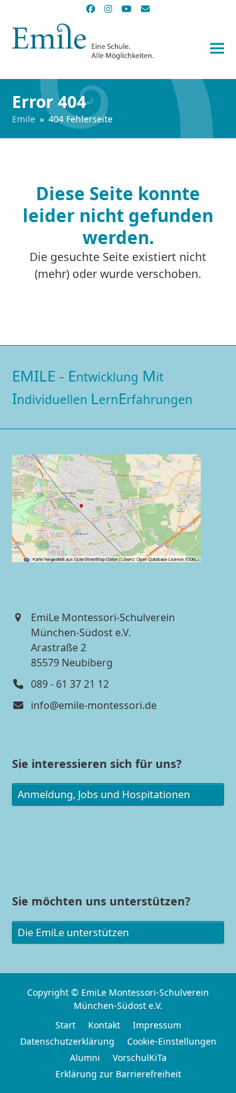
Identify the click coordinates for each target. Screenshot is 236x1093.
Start (65, 1025)
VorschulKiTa (140, 1058)
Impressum (157, 1025)
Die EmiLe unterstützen (73, 932)
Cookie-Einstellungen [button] (171, 1041)
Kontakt (104, 1025)
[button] (217, 48)
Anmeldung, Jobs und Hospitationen (104, 794)
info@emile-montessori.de (94, 705)
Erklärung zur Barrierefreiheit (118, 1074)
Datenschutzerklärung (67, 1041)
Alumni (85, 1058)
